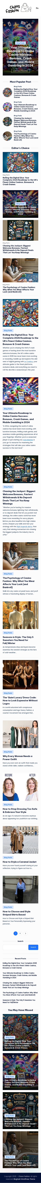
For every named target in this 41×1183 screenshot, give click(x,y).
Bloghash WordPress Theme (24, 1179)
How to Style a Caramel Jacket (19, 861)
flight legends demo (24, 527)
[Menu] (37, 8)
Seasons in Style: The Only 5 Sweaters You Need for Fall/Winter (18, 640)
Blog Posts (20, 43)
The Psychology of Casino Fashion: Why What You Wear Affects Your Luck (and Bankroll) (26, 137)
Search (20, 941)
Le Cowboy (28, 361)
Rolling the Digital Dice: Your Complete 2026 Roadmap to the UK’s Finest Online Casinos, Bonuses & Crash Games (26, 93)
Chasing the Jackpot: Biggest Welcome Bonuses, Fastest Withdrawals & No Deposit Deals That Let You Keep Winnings (25, 122)
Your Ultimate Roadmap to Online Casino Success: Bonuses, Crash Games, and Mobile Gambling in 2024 (20, 56)
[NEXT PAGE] (25, 933)
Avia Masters (28, 440)
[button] (20, 71)
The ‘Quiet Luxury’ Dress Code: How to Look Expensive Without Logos (20, 700)
